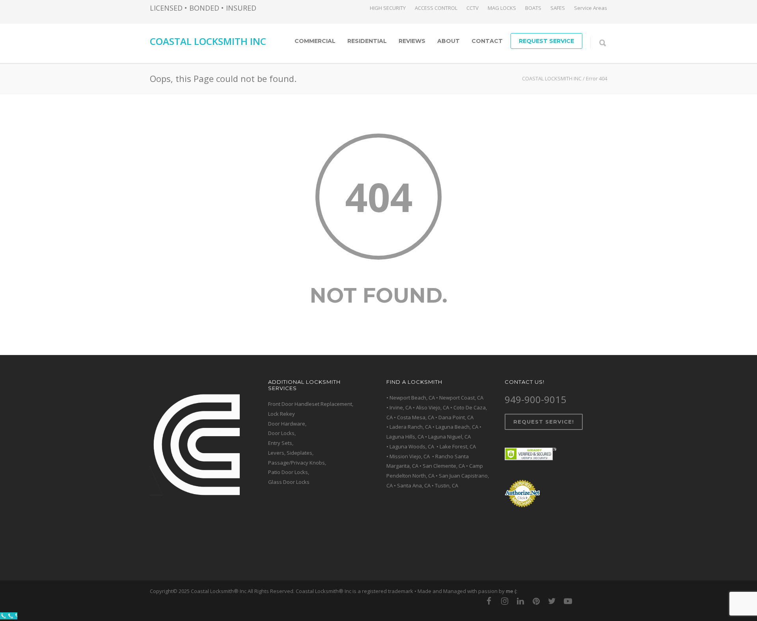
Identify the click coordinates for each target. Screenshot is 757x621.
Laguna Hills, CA (405, 436)
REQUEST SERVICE (546, 41)
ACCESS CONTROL (436, 8)
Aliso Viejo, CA (432, 407)
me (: (511, 591)
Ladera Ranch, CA (410, 426)
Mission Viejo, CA (410, 456)
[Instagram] (505, 601)
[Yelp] (583, 601)
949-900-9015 (535, 399)
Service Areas (590, 8)
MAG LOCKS (502, 8)
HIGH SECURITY (388, 8)
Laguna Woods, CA (412, 446)
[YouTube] (568, 601)
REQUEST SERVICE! (543, 421)
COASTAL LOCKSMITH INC (208, 41)
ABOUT (448, 41)
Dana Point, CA (456, 417)
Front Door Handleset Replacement (310, 403)
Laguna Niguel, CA (449, 436)
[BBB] (599, 601)
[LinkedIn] (520, 601)
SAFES (557, 8)
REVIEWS (412, 41)
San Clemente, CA (444, 465)
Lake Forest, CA (458, 446)
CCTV (472, 8)
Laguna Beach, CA (457, 426)
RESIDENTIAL (367, 41)
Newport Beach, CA (412, 397)
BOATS (533, 8)
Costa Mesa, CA (415, 417)
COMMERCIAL (315, 41)
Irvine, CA (401, 407)
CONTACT (487, 41)
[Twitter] (552, 601)
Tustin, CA (446, 485)
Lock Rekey (281, 413)
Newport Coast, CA (461, 397)
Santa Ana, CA (414, 485)
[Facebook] (489, 601)
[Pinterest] (536, 601)
